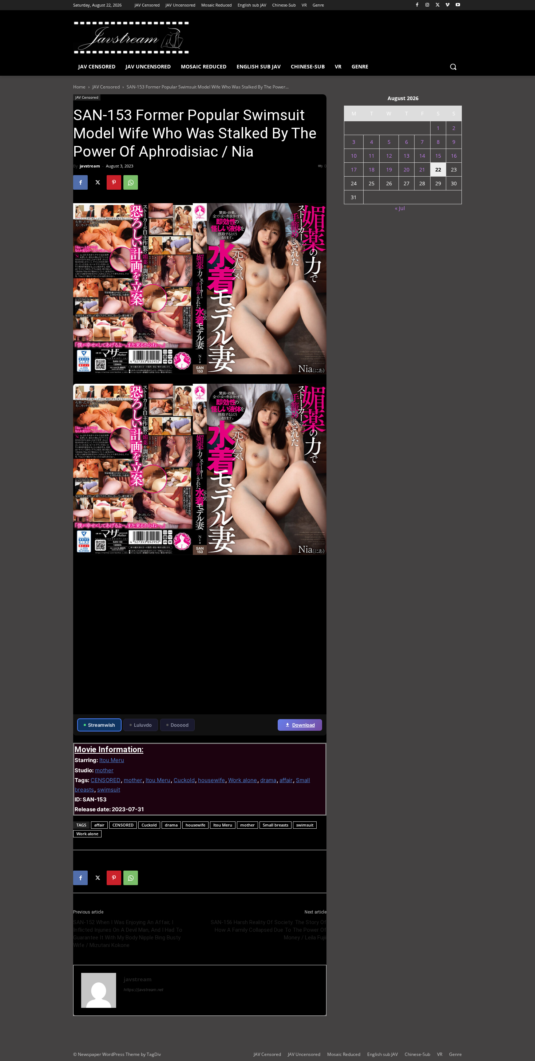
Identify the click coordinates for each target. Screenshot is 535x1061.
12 (389, 155)
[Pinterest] (114, 182)
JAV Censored (106, 87)
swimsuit (108, 789)
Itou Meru (111, 760)
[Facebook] (417, 5)
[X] (437, 5)
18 (371, 169)
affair (286, 780)
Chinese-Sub (417, 1054)
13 (406, 155)
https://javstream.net (143, 989)
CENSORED (105, 780)
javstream (90, 166)
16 (454, 155)
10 (354, 155)
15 (438, 155)
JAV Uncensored (304, 1054)
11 (371, 155)
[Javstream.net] (131, 37)
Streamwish (101, 725)
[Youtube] (457, 5)
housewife (211, 780)
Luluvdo (143, 725)
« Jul (400, 208)
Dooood (180, 725)
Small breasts (275, 825)
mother (104, 770)
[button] (453, 66)
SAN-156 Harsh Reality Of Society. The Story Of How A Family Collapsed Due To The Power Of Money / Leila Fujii (268, 930)
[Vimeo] (447, 5)
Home (79, 87)
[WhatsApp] (130, 182)
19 (389, 169)
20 (406, 169)
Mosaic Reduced (343, 1054)
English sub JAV (382, 1054)
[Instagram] (427, 5)
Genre (455, 1054)
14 (422, 155)
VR (439, 1054)
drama (268, 780)
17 (354, 169)
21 (422, 169)
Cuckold (184, 780)
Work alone (242, 780)
